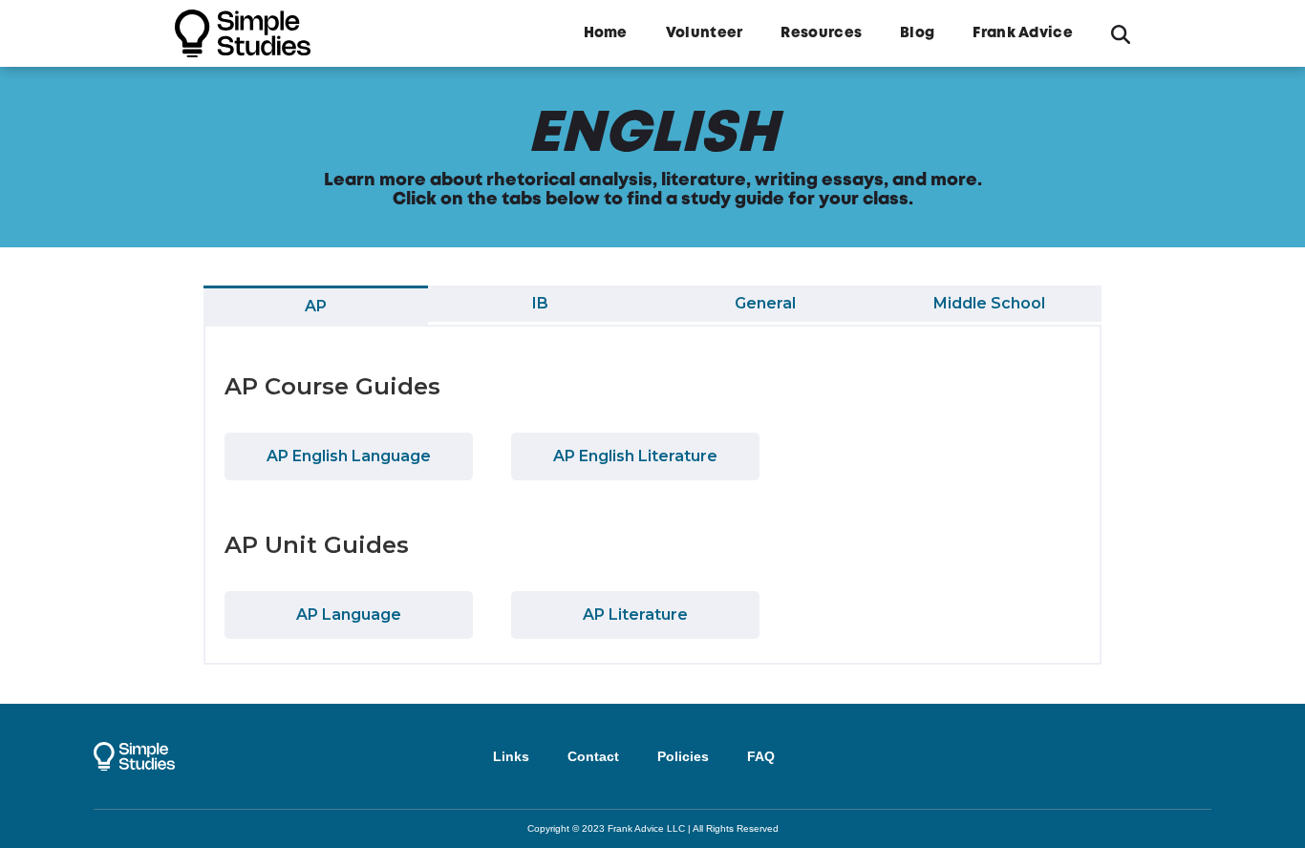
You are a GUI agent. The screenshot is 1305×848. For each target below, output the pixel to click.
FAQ (761, 756)
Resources (821, 33)
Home (606, 33)
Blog (917, 33)
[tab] (315, 305)
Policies (683, 756)
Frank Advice (1023, 33)
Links (511, 756)
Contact (593, 756)
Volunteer (704, 33)
